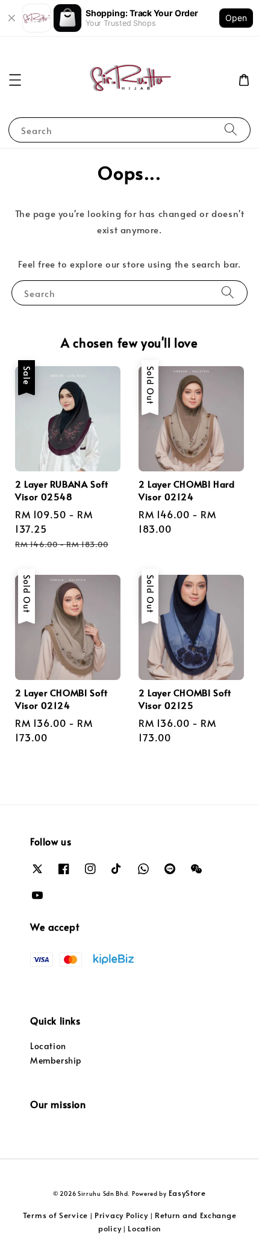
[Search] (230, 129)
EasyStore (187, 1192)
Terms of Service (55, 1215)
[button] (15, 80)
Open (236, 18)
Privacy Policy (121, 1215)
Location (48, 1046)
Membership (56, 1060)
